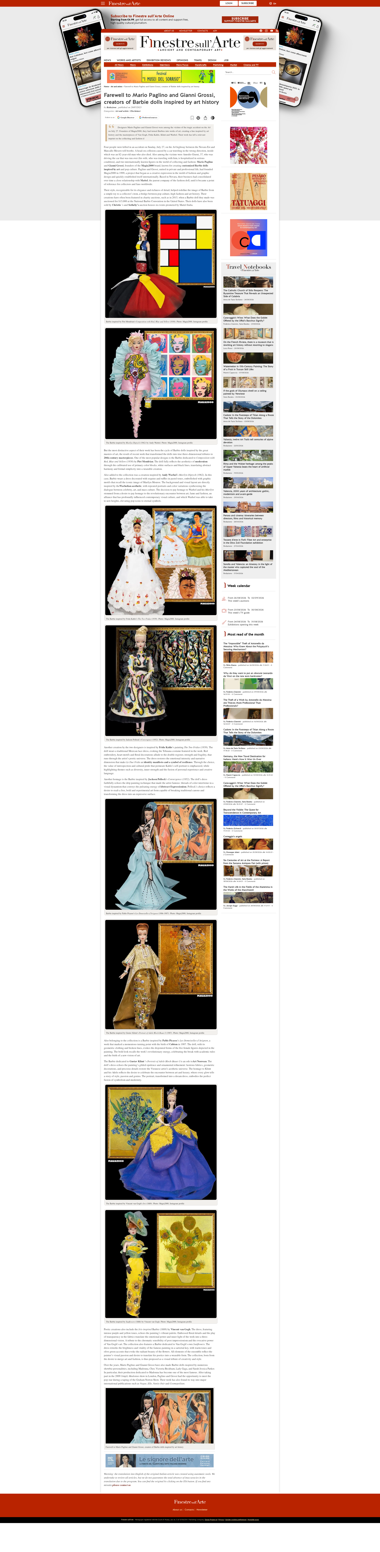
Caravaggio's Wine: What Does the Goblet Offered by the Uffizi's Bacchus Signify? (245, 319)
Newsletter (185, 31)
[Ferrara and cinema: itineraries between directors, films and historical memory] (248, 507)
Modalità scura (253, 1520)
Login (228, 3)
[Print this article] (198, 118)
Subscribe (247, 3)
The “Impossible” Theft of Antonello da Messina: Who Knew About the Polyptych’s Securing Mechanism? (246, 646)
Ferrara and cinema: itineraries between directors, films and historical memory (243, 517)
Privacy (221, 1520)
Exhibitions (147, 65)
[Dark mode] (212, 118)
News (107, 60)
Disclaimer (135, 111)
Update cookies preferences (235, 1520)
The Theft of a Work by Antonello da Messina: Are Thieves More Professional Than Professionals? (247, 702)
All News (119, 65)
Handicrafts (200, 65)
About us (169, 31)
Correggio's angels (232, 836)
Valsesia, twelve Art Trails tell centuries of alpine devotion (248, 441)
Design (212, 60)
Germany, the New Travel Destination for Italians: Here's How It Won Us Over (244, 758)
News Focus (182, 65)
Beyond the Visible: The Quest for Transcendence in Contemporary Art (242, 811)
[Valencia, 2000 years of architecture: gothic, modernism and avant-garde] (248, 483)
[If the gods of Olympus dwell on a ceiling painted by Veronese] (248, 383)
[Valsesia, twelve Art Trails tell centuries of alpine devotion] (248, 431)
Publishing (218, 65)
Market (233, 65)
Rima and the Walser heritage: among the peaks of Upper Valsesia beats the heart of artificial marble (248, 466)
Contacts (202, 31)
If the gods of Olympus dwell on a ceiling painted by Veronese (244, 392)
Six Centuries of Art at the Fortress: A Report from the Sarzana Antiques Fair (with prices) (246, 862)
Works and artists (129, 60)
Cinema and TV (251, 65)
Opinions (182, 60)
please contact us (122, 1485)
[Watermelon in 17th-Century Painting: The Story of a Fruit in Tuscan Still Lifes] (248, 358)
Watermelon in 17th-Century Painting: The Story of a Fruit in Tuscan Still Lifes (248, 368)
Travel (198, 60)
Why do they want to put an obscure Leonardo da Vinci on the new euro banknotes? (248, 675)
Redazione (112, 107)
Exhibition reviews (159, 60)
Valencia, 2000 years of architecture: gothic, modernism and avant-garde (246, 493)
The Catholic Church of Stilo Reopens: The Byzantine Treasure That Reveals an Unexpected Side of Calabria (248, 293)
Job (226, 60)
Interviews (165, 65)
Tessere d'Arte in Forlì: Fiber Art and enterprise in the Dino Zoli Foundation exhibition (247, 541)
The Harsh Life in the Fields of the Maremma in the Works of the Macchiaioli (248, 888)
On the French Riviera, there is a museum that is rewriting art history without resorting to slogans (248, 344)
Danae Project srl (211, 1520)
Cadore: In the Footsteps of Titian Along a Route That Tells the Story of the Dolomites (248, 417)
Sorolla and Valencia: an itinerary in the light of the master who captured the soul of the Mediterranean (247, 567)
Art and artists (122, 111)
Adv (215, 31)
